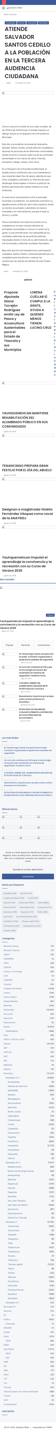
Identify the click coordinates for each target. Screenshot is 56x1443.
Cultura (7, 993)
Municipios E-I (10, 1307)
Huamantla (44, 907)
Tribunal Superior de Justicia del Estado (21, 1391)
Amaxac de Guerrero (18, 1086)
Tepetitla (12, 1234)
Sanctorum (13, 1209)
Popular (9, 645)
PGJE (8, 1353)
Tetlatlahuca (13, 1251)
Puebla (7, 1332)
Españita (12, 1137)
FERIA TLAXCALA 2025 (14, 1039)
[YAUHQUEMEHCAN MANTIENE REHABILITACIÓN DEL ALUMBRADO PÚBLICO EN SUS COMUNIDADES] (10, 820)
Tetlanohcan (14, 1247)
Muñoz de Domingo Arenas (21, 1171)
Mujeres (7, 1069)
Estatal (43, 903)
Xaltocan (12, 1277)
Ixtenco (11, 1158)
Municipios (10, 912)
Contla (33, 898)
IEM (5, 1061)
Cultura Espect (10, 997)
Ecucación (8, 1014)
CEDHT (7, 954)
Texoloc (11, 1256)
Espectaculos (9, 1022)
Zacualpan (13, 1298)
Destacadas (26, 903)
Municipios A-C (13, 1078)
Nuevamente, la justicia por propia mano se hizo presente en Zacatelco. (36, 699)
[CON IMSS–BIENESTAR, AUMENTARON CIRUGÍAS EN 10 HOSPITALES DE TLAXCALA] (9, 687)
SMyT (6, 1374)
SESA (8, 1341)
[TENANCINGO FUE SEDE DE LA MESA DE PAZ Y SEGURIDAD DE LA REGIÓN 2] (28, 841)
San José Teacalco (17, 1200)
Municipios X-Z (12, 1302)
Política (42, 912)
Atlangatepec (14, 1099)
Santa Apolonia (15, 1213)
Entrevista (10, 1324)
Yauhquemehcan (32, 926)
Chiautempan (14, 1120)
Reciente (25, 645)
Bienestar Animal (11, 946)
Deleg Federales (11, 1001)
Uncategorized (11, 926)
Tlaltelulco (13, 1260)
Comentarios (44, 645)
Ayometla (26, 893)
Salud (8, 917)
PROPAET (8, 1328)
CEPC (6, 963)
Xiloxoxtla (12, 1285)
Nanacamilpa (14, 1175)
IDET (6, 1056)
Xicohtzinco (13, 1281)
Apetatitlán (10, 893)
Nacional (7, 1311)
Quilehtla (12, 1196)
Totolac (11, 1273)
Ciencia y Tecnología (13, 971)
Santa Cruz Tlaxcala (17, 1217)
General (10, 907)
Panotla (11, 1188)
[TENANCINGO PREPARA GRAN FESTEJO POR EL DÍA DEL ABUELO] (28, 820)
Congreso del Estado (14, 898)
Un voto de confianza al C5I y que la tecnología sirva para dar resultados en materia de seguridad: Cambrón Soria (35, 671)
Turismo (7, 1396)
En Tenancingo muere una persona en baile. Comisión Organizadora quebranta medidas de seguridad (36, 657)
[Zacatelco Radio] (14, 8)
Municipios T (11, 1222)
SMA (6, 1370)
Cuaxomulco (14, 1133)
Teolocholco (14, 1230)
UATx (6, 1400)
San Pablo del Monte (26, 917)
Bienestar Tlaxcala (12, 950)
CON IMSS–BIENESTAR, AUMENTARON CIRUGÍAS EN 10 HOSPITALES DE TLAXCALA (33, 686)
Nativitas (12, 1179)
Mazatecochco (15, 1166)
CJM (6, 976)
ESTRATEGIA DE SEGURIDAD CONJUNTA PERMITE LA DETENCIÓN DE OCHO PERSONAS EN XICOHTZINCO (35, 713)
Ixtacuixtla (12, 1154)
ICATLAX (8, 1052)
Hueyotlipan (13, 1149)
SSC (8, 1358)
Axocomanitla (14, 1103)
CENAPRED (9, 959)
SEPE (6, 1362)
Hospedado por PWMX (42, 1427)
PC (5, 1315)
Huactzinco (13, 1141)
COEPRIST (8, 980)
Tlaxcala (7, 1387)
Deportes (9, 903)
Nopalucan (27, 912)
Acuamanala (13, 1082)
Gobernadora (27, 907)
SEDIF (6, 1345)
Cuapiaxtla (13, 1128)
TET (5, 1379)
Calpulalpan (13, 1116)
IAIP (5, 1048)
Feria (6, 1035)
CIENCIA (7, 967)
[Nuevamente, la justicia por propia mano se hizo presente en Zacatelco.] (9, 700)
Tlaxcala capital (30, 921)
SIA (5, 1366)
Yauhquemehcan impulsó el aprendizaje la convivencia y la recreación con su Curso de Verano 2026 (27, 624)
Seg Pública (11, 921)
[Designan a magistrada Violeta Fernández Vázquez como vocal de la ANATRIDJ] (45, 820)
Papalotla (12, 1192)
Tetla (10, 1243)
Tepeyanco (13, 1239)
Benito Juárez (14, 1111)
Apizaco (11, 1094)
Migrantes (8, 1065)
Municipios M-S (13, 1162)
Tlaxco (11, 1268)
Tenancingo (13, 1226)
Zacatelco (10, 931)
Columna (7, 984)
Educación (8, 1018)
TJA (5, 1383)
